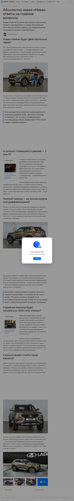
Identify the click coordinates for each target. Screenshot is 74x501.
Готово (37, 258)
